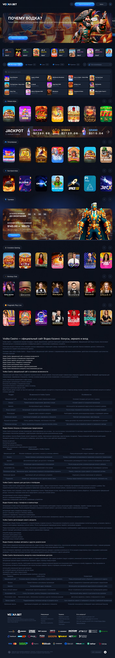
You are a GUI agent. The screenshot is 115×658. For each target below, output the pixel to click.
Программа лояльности (47, 618)
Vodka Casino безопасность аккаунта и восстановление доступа (22, 368)
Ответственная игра (64, 618)
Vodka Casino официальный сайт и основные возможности (21, 356)
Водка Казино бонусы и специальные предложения (18, 358)
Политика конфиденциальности (64, 621)
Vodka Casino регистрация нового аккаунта (16, 364)
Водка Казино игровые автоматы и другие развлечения (20, 366)
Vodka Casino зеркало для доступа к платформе (17, 360)
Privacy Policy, (102, 621)
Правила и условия (64, 616)
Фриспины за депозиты (47, 623)
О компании (44, 616)
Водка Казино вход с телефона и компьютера (17, 362)
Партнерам (62, 624)
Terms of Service (81, 623)
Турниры (43, 620)
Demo (8, 123)
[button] (4, 64)
